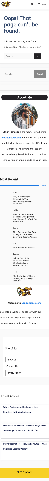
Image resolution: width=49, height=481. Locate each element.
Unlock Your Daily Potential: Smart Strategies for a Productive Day (21, 262)
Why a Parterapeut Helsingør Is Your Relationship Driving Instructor (22, 200)
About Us (11, 359)
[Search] (37, 56)
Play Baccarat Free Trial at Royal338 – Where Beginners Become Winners (25, 234)
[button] (32, 4)
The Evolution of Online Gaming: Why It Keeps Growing (24, 278)
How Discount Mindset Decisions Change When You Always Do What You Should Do (25, 218)
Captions (27, 472)
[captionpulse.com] (6, 4)
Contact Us (12, 366)
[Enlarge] (34, 106)
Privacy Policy (14, 373)
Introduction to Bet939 (24, 247)
